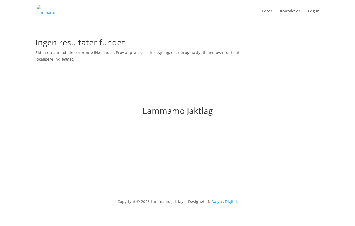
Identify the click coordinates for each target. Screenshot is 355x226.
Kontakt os (290, 11)
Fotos (267, 11)
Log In (314, 11)
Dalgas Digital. (224, 201)
